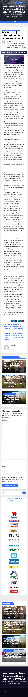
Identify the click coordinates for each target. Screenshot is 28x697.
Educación (9, 30)
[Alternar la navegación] (15, 22)
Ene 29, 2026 (8, 631)
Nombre (4, 449)
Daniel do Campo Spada (12, 45)
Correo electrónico (7, 457)
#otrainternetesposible (20, 43)
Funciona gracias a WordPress (7, 691)
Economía (4, 30)
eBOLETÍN (15, 695)
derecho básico (21, 45)
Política (13, 30)
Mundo (14, 638)
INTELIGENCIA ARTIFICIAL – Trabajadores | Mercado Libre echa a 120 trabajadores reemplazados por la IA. (13, 380)
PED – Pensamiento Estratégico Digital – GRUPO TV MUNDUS (14, 9)
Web (3, 466)
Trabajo (18, 30)
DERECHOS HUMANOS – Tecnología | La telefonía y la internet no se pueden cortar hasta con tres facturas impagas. (18, 331)
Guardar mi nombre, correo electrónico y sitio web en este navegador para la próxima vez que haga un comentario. (13, 479)
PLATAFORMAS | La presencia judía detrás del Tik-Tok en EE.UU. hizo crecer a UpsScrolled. (13, 655)
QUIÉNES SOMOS (22, 695)
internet (16, 47)
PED (19, 47)
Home (11, 695)
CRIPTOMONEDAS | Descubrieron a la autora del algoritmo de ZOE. (13, 397)
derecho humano (10, 47)
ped (10, 41)
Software (6, 375)
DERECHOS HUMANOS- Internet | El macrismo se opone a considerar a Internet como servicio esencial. (8, 332)
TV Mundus (23, 47)
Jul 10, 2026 (7, 617)
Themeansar (24, 691)
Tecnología (11, 375)
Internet (10, 638)
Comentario (5, 420)
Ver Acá (6, 90)
